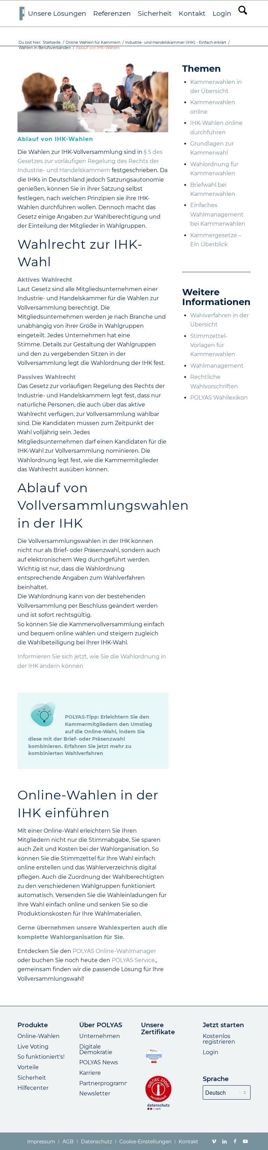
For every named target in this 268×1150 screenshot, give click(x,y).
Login (210, 1052)
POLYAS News (98, 1062)
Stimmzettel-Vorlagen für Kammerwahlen (212, 345)
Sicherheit (31, 1077)
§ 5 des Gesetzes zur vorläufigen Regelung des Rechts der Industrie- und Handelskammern (90, 161)
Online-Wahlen (38, 1036)
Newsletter (94, 1093)
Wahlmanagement (217, 365)
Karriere (90, 1073)
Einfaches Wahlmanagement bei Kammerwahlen (217, 214)
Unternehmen (99, 1036)
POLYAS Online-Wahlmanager (114, 951)
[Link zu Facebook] (235, 1141)
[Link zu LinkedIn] (224, 1141)
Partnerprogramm (104, 1083)
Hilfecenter (33, 1088)
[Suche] (243, 13)
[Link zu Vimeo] (214, 1141)
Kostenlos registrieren (219, 1039)
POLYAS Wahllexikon (219, 397)
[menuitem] (57, 13)
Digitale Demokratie (95, 1049)
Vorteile (28, 1067)
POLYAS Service (133, 960)
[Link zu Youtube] (245, 1141)
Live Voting (33, 1046)
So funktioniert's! (41, 1056)
